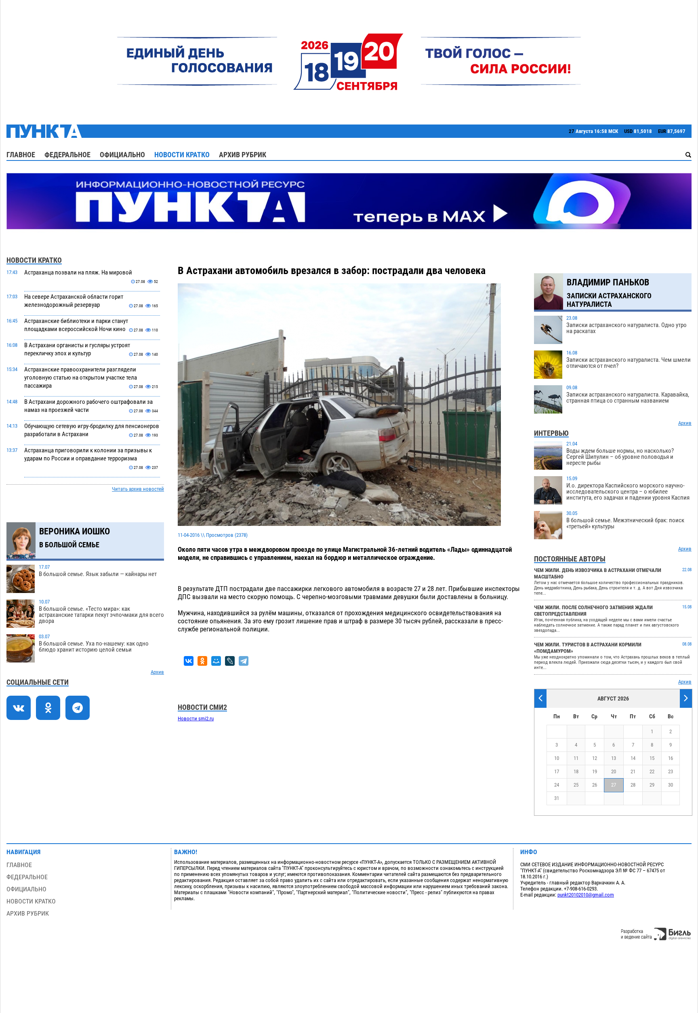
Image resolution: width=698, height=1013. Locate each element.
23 (670, 771)
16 (670, 758)
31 (556, 798)
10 (556, 758)
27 (613, 785)
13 (613, 758)
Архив (157, 672)
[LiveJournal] (230, 661)
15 (652, 758)
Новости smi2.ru (196, 718)
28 (633, 785)
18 (576, 771)
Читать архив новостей (138, 489)
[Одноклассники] (202, 661)
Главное (20, 154)
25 (576, 785)
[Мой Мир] (216, 661)
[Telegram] (243, 661)
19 (594, 771)
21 (633, 771)
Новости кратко (182, 154)
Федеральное (67, 154)
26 (594, 785)
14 (633, 758)
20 (613, 771)
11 (576, 758)
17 (556, 771)
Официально (122, 154)
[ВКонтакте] (188, 661)
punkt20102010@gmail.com (585, 895)
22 (652, 771)
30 (670, 785)
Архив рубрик (242, 154)
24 (556, 785)
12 (594, 758)
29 (652, 785)
